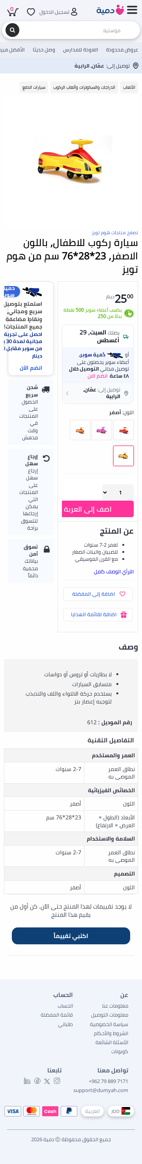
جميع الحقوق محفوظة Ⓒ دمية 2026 (71, 1139)
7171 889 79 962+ (108, 1081)
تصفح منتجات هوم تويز (115, 232)
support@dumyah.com (100, 1090)
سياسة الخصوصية (109, 1024)
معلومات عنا (115, 1005)
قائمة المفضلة (57, 1014)
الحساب (65, 1005)
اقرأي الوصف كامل (114, 571)
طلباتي (65, 1024)
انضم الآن (31, 367)
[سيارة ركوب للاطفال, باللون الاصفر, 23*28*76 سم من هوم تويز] (71, 162)
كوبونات (119, 1051)
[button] (97, 393)
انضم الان (98, 375)
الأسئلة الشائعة (111, 1042)
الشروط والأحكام (111, 1033)
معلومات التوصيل (109, 1014)
